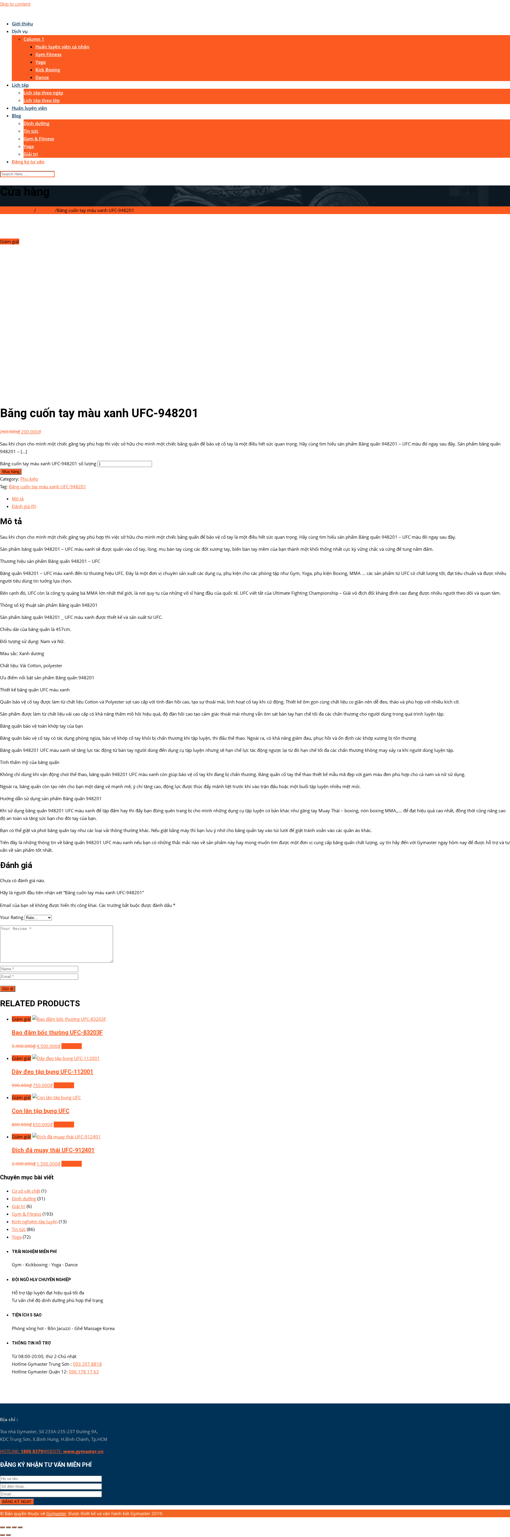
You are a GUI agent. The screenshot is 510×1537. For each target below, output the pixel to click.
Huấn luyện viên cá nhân (62, 47)
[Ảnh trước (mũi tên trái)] (2, 1535)
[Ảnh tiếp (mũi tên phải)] (8, 1535)
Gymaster (56, 1513)
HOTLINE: (21, 1451)
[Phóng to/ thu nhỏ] (20, 1527)
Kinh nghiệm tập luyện (35, 1221)
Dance (42, 77)
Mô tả (18, 499)
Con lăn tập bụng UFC (40, 1110)
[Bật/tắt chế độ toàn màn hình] (14, 1527)
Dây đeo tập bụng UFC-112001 (52, 1071)
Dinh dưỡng (36, 123)
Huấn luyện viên (29, 108)
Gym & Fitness (39, 139)
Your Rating (11, 917)
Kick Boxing (47, 70)
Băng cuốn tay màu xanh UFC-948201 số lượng (48, 463)
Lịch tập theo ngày (43, 93)
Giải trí (31, 154)
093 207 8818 (87, 1364)
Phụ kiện (29, 479)
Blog (16, 116)
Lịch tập (20, 85)
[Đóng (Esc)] (2, 1527)
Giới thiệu (22, 24)
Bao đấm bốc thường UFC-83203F (57, 1032)
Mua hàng (10, 471)
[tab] (261, 498)
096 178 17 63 (84, 1372)
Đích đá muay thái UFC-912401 (53, 1150)
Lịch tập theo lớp (42, 100)
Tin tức (31, 131)
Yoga (40, 62)
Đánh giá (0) (24, 506)
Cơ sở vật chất (26, 1191)
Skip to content (15, 4)
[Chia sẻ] (8, 1527)
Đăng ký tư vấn (28, 162)
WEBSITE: (73, 1451)
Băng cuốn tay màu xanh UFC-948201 (47, 486)
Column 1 (34, 39)
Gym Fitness (48, 54)
